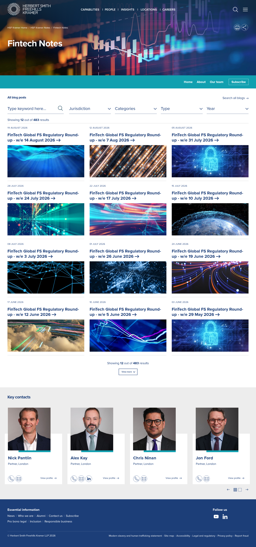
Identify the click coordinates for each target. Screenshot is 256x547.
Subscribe (238, 81)
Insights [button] (127, 9)
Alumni (41, 516)
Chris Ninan (144, 458)
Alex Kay (79, 458)
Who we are (25, 516)
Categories (125, 108)
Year (211, 108)
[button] (235, 10)
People (110, 9)
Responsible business (58, 521)
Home (188, 81)
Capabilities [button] (90, 9)
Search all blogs (234, 98)
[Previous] (228, 489)
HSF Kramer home (17, 27)
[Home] (32, 9)
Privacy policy (225, 536)
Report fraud (242, 536)
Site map (169, 536)
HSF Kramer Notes (40, 27)
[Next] (247, 489)
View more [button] (127, 371)
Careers (168, 9)
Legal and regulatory (203, 536)
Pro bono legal (17, 521)
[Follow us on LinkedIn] (225, 517)
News (11, 516)
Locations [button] (149, 9)
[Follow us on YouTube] (216, 517)
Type (165, 108)
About (201, 81)
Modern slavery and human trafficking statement (135, 536)
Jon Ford (204, 458)
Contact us (56, 516)
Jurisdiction (79, 108)
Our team (216, 81)
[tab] (235, 489)
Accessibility (183, 536)
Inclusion (35, 521)
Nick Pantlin (19, 458)
